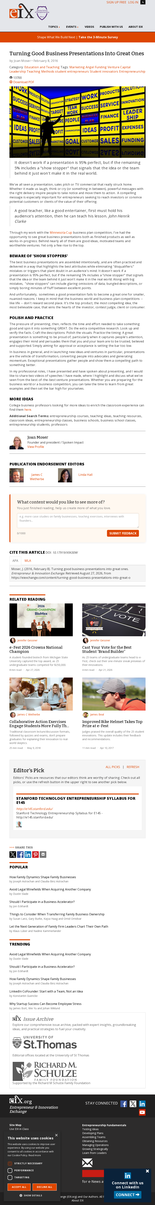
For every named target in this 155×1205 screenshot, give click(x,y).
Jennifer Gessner (27, 640)
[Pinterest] (35, 854)
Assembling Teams (93, 1137)
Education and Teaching (42, 67)
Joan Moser (22, 61)
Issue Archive (38, 1019)
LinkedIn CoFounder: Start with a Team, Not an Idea (46, 991)
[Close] (147, 1171)
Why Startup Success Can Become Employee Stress (45, 1004)
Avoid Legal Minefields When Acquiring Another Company (50, 889)
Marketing (77, 67)
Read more (35, 1155)
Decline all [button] (44, 1187)
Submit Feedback (122, 533)
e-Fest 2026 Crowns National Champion (36, 649)
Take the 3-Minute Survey (98, 37)
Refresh (133, 767)
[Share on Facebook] (20, 854)
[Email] (43, 854)
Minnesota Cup (61, 232)
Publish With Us (111, 26)
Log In (133, 2)
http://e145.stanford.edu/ (34, 809)
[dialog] (32, 1166)
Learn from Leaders (94, 1153)
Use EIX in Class (19, 1129)
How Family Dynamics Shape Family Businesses (42, 877)
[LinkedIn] (28, 854)
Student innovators (104, 71)
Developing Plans (92, 1133)
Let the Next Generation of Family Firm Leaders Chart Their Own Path (58, 926)
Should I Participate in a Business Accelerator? (42, 902)
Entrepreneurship (132, 71)
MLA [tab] (28, 561)
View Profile (35, 447)
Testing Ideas (90, 1129)
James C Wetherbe (37, 477)
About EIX (136, 26)
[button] (32, 1195)
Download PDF (23, 82)
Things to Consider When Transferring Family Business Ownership (57, 914)
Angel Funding (96, 67)
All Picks (113, 767)
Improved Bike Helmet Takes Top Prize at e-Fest (112, 724)
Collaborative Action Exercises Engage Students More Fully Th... (39, 724)
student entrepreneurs (72, 71)
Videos (89, 26)
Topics (53, 26)
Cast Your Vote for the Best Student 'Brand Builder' (107, 649)
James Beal (97, 714)
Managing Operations (95, 1145)
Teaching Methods (40, 71)
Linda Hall (85, 475)
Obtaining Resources (95, 1141)
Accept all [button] (19, 1187)
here (27, 410)
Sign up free (116, 2)
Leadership (17, 71)
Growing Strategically (95, 1149)
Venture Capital (119, 67)
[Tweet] (12, 854)
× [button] (56, 1135)
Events (71, 26)
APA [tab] (15, 561)
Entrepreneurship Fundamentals (104, 1125)
